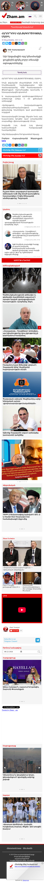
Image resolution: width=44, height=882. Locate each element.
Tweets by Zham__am (10, 710)
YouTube (18, 156)
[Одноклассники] (13, 43)
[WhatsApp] (25, 43)
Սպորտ (6, 795)
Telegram (18, 150)
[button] (5, 183)
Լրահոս (6, 209)
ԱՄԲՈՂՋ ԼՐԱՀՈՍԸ (22, 260)
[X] (16, 43)
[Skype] (6, 43)
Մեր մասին (27, 848)
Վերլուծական (9, 485)
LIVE (5, 596)
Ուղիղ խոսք (8, 162)
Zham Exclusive (9, 538)
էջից (4, 141)
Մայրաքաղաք (9, 746)
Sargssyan (26, 880)
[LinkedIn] (19, 43)
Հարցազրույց (9, 658)
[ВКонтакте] (10, 43)
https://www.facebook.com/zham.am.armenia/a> (27, 866)
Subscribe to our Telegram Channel (10, 640)
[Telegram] (3, 43)
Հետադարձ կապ (14, 848)
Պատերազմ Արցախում (22, 27)
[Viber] (22, 43)
